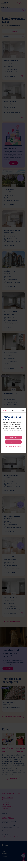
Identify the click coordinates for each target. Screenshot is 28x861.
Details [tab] (13, 410)
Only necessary (13, 442)
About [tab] (22, 410)
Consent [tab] (5, 410)
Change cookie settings (14, 446)
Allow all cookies (13, 437)
